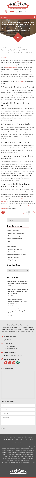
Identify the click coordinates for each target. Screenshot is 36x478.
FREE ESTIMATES (18, 38)
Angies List (18, 362)
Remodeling (12, 252)
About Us (12, 437)
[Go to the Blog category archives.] (13, 29)
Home (6, 437)
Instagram (13, 362)
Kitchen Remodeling (15, 249)
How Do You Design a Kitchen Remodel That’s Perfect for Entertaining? (18, 291)
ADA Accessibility (8, 439)
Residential (20, 437)
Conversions (12, 244)
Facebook (3, 212)
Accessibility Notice (25, 462)
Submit (3, 428)
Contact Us (18, 442)
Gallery (27, 439)
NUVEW (4, 462)
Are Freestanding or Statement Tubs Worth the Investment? (17, 301)
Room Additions (13, 257)
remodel (20, 81)
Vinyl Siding (12, 260)
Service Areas (19, 439)
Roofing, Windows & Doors (17, 254)
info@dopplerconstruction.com (13, 355)
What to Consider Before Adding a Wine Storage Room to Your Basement (18, 311)
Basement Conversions (16, 233)
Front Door (12, 246)
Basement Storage (14, 236)
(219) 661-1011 (21, 12)
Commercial (28, 437)
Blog (9, 241)
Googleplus (9, 362)
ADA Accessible (13, 230)
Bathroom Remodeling (15, 238)
